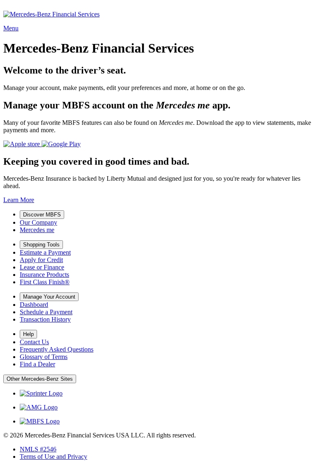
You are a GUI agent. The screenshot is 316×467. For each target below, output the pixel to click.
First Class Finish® (45, 281)
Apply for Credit (41, 259)
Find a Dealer (37, 364)
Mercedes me (37, 229)
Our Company (38, 222)
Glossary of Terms (43, 356)
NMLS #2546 (38, 449)
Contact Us (34, 341)
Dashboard (34, 304)
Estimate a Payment (45, 252)
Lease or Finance (42, 267)
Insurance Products (44, 274)
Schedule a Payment (46, 311)
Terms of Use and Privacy (53, 456)
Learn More (18, 199)
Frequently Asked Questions (56, 349)
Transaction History (45, 319)
